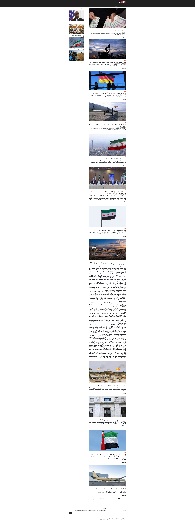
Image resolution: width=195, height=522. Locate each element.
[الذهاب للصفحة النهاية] (96, 498)
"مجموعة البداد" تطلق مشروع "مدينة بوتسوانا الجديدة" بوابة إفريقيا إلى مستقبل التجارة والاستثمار (107, 263)
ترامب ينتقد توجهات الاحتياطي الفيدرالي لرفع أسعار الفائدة (111, 420)
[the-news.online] (122, 2)
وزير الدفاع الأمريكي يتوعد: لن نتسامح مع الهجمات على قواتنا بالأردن (77, 22)
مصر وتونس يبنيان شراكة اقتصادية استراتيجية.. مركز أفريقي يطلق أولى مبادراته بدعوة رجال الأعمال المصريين (107, 192)
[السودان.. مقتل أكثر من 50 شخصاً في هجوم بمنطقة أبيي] (76, 55)
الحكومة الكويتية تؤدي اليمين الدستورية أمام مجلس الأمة (77, 36)
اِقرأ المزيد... (124, 37)
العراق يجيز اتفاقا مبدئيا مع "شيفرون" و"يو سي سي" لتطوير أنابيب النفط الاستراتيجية (107, 125)
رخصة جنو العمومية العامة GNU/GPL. (105, 519)
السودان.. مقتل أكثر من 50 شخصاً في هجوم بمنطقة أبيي (77, 62)
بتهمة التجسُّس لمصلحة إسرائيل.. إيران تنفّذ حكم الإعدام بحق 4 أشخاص (77, 49)
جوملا (125, 519)
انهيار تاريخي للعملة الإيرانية (119, 31)
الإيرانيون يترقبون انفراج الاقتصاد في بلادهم (115, 159)
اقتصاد (125, 29)
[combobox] (69, 5)
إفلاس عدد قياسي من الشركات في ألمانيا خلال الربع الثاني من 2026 (108, 93)
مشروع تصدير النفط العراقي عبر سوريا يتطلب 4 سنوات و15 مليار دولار (108, 62)
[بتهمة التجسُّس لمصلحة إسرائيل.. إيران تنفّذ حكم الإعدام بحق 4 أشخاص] (76, 42)
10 (100, 498)
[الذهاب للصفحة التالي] (98, 498)
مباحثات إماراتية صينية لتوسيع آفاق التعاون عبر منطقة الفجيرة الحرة (108, 454)
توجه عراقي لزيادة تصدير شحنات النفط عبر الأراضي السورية (110, 385)
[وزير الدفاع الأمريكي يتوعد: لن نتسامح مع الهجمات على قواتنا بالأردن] (76, 15)
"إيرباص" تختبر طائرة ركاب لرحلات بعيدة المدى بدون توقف (111, 489)
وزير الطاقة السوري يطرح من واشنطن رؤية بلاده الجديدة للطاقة (109, 230)
